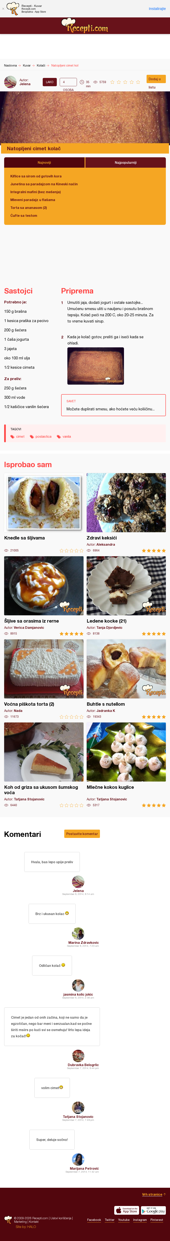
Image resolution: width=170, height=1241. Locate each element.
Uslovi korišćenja (60, 1218)
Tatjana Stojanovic (78, 1117)
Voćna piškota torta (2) (44, 679)
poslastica (43, 436)
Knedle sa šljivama (44, 513)
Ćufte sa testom (23, 215)
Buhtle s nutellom (126, 679)
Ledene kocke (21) (126, 596)
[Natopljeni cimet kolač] (111, 366)
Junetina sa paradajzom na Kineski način (44, 184)
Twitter (109, 1220)
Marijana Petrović (84, 1168)
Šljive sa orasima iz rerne (44, 596)
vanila (67, 436)
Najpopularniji (126, 162)
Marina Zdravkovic (83, 942)
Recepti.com (85, 25)
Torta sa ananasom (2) (28, 208)
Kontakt (34, 1221)
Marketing (20, 1221)
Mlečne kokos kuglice (126, 764)
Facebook (94, 1220)
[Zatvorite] (3, 8)
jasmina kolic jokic (78, 994)
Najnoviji (44, 162)
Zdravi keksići (126, 513)
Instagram (140, 1220)
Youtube (124, 1220)
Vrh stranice (152, 1194)
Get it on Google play (153, 1210)
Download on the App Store (126, 1210)
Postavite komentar (82, 834)
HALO (31, 1227)
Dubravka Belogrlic (83, 1065)
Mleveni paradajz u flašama (32, 200)
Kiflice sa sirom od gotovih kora (36, 176)
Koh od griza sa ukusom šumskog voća (44, 764)
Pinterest (157, 1220)
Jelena (24, 84)
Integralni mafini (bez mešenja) (35, 192)
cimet (20, 436)
